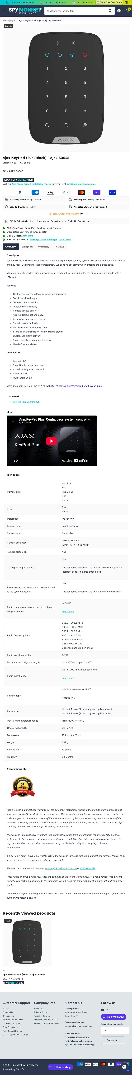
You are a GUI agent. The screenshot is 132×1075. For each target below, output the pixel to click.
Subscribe (113, 1040)
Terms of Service (42, 1016)
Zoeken (110, 11)
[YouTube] (102, 1010)
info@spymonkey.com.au (81, 184)
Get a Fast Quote (10, 1027)
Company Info (44, 1003)
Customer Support (16, 1003)
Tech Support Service (12, 1031)
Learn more (68, 611)
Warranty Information (12, 1023)
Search (6, 1008)
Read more (28, 2)
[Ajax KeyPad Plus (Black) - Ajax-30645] (27, 942)
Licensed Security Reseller (46, 1019)
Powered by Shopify (13, 1069)
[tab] (11, 246)
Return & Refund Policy (13, 1019)
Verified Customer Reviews (46, 1023)
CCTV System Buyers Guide (15, 1034)
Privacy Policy (40, 1012)
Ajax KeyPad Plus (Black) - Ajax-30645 (24, 974)
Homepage (9, 20)
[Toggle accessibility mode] (126, 2)
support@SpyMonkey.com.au (61, 868)
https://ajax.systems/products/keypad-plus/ (79, 386)
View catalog (4, 11)
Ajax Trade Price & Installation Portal (31, 184)
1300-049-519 (87, 868)
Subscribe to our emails (112, 1024)
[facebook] (107, 1010)
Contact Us (8, 1012)
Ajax (14, 162)
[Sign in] (120, 11)
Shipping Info (8, 1016)
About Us (38, 1008)
